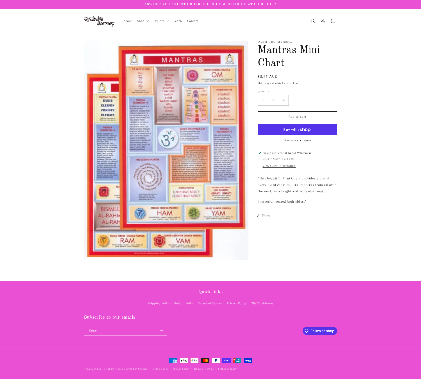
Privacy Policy (236, 303)
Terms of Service (210, 303)
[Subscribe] (161, 330)
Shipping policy (227, 368)
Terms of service (204, 368)
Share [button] (266, 215)
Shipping (263, 83)
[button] (143, 21)
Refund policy (160, 368)
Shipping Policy (159, 303)
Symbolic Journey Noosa (108, 368)
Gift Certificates (262, 303)
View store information (279, 166)
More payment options (298, 140)
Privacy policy (181, 368)
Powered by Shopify (135, 368)
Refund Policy (184, 303)
